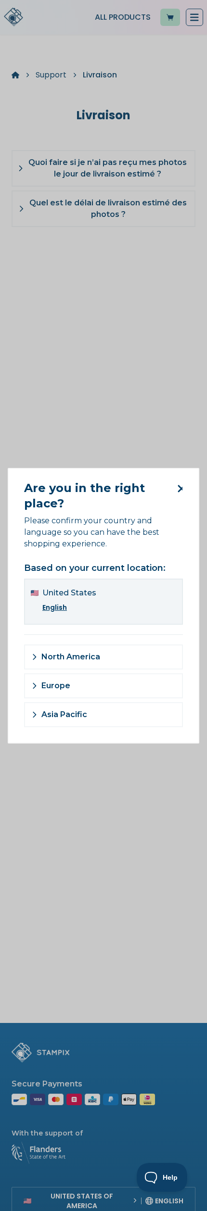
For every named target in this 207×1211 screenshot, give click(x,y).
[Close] (178, 488)
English (54, 607)
